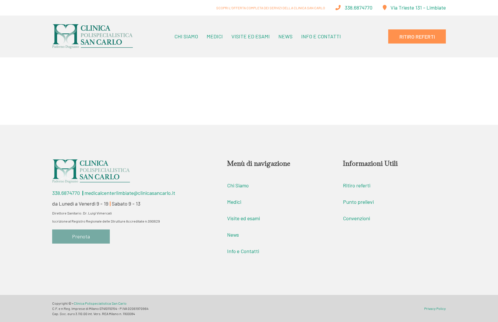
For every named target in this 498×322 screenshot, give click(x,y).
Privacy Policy (435, 308)
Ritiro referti (356, 185)
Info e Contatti (321, 36)
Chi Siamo (186, 36)
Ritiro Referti (417, 36)
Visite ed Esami (250, 36)
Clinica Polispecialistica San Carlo (100, 303)
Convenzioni (356, 218)
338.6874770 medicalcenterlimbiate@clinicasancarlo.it (113, 193)
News (285, 36)
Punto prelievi (358, 202)
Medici (215, 36)
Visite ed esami (243, 218)
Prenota (81, 236)
